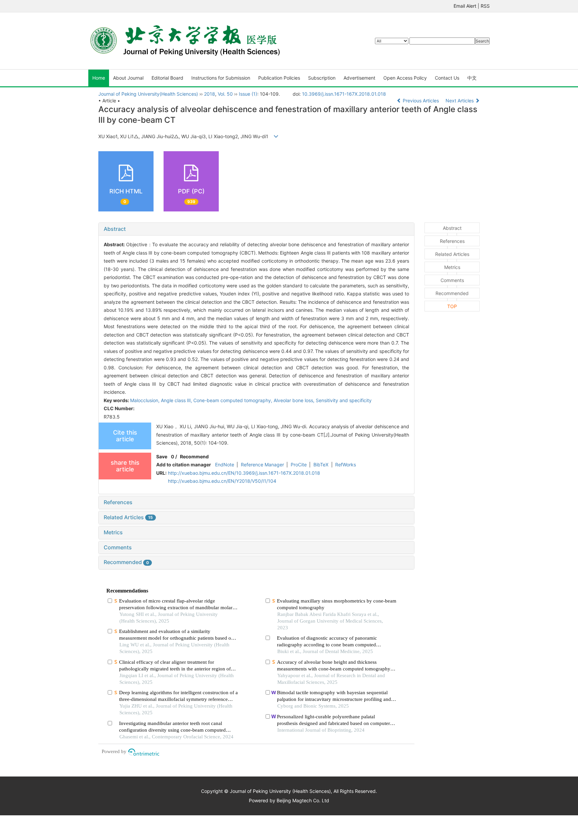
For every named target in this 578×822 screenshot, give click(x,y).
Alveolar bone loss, (295, 400)
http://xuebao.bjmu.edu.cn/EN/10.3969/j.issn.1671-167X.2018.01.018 (244, 473)
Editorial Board (167, 78)
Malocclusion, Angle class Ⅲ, (161, 400)
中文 (472, 78)
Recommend (194, 456)
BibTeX (320, 464)
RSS (485, 6)
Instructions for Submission (220, 78)
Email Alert (465, 6)
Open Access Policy (405, 78)
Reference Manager (262, 464)
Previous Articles (420, 100)
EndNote (224, 464)
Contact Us (447, 78)
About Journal (128, 78)
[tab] (256, 229)
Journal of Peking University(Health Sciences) (148, 94)
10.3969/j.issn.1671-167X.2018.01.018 (344, 94)
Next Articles (460, 100)
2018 (209, 94)
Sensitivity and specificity (344, 400)
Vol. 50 (225, 94)
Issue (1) (248, 94)
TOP (452, 306)
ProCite (299, 464)
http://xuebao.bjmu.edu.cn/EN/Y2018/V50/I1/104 (222, 481)
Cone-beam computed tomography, (233, 400)
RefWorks (345, 464)
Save (161, 456)
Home (98, 78)
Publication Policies (279, 78)
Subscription (321, 78)
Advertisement (359, 78)
